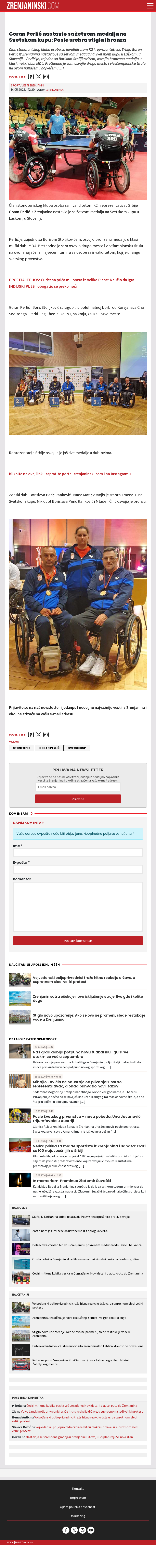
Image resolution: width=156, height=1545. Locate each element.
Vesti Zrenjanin (33, 85)
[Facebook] (65, 1530)
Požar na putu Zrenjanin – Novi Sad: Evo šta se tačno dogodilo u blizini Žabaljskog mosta (80, 1362)
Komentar (22, 879)
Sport (15, 85)
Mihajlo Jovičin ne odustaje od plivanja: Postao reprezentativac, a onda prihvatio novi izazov (77, 1084)
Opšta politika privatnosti (78, 1507)
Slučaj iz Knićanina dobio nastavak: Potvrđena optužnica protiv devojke (81, 1217)
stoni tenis (21, 748)
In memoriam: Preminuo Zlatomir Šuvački (72, 1180)
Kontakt (78, 1488)
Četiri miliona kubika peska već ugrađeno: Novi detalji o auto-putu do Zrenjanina (87, 1273)
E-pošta (21, 862)
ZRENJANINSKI (55, 90)
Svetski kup (77, 748)
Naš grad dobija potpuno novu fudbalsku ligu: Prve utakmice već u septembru (80, 1054)
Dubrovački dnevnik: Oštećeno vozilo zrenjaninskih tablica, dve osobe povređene (87, 1346)
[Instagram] (82, 1530)
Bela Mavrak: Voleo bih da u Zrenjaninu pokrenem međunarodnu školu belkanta (87, 1245)
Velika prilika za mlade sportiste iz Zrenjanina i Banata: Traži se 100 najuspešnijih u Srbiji (89, 1148)
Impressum (78, 1498)
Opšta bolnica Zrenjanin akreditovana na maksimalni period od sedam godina (85, 1259)
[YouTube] (90, 1530)
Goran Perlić (49, 748)
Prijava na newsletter (78, 770)
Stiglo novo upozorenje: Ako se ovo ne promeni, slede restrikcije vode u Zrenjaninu (89, 1017)
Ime (18, 846)
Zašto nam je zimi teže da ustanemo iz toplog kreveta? (70, 1231)
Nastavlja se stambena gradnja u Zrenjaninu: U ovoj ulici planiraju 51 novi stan (79, 1437)
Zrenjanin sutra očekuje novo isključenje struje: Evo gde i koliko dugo (88, 999)
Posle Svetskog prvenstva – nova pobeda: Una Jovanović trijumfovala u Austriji (87, 1118)
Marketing (78, 1516)
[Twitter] (74, 1530)
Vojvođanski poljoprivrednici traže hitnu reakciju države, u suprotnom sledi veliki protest (84, 980)
